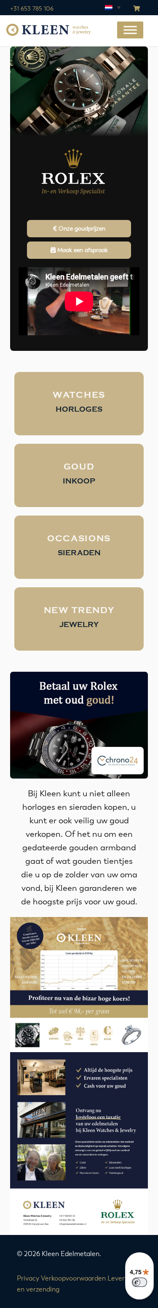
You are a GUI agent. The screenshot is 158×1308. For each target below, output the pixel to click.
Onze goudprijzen (81, 228)
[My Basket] (136, 8)
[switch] (139, 1282)
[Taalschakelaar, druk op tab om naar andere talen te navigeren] (112, 7)
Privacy (28, 1278)
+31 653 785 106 (32, 8)
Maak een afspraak (82, 250)
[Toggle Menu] (130, 30)
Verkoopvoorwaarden (73, 1278)
